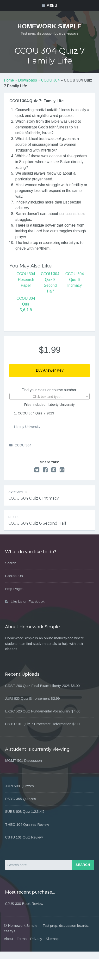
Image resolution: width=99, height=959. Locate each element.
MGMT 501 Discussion (23, 760)
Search (10, 563)
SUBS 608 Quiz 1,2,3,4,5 (24, 811)
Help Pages (14, 589)
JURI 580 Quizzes (19, 786)
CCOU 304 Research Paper (26, 279)
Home (9, 80)
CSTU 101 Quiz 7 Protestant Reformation (38, 724)
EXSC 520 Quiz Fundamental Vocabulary (37, 711)
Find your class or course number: (49, 390)
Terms (22, 939)
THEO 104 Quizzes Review (27, 824)
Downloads (27, 80)
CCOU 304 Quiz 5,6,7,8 (26, 304)
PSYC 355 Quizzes (20, 799)
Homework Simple (49, 26)
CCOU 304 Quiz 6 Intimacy (74, 279)
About (8, 939)
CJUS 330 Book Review (24, 904)
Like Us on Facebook (27, 601)
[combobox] (49, 396)
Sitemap (52, 939)
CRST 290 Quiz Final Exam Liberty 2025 (37, 686)
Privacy (36, 939)
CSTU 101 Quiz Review (24, 837)
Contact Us (14, 576)
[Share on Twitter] (37, 470)
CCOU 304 (50, 80)
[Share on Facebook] (45, 470)
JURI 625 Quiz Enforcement (27, 698)
